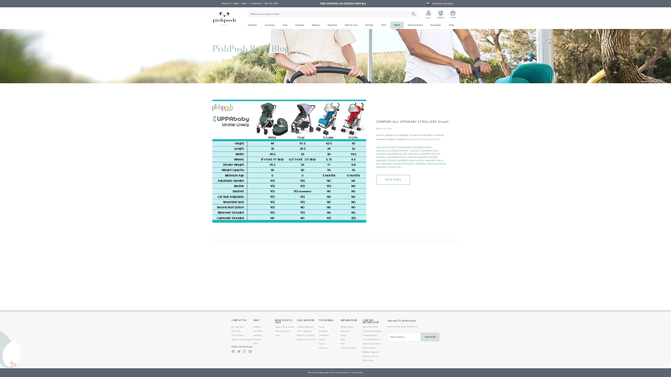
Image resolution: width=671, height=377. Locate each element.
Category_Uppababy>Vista (391, 157)
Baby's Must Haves (284, 327)
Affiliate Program (370, 352)
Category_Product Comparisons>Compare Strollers (404, 147)
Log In (428, 18)
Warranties (368, 360)
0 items (453, 17)
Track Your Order (348, 348)
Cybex (322, 339)
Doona (322, 343)
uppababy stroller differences (397, 163)
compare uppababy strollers (422, 157)
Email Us (236, 331)
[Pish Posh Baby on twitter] (239, 352)
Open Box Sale (282, 331)
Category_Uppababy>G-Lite (391, 153)
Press (343, 335)
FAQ (343, 343)
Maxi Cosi (323, 348)
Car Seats (270, 25)
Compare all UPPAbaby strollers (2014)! (412, 121)
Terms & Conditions (372, 343)
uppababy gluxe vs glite (411, 160)
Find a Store (237, 335)
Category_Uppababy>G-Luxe (424, 153)
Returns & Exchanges (242, 339)
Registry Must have (306, 339)
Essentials (436, 25)
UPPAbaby (324, 335)
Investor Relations (371, 339)
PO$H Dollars (347, 327)
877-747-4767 (271, 3)
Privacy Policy (369, 348)
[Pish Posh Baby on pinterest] (250, 352)
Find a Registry (304, 331)
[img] (289, 161)
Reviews (345, 331)
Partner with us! (370, 356)
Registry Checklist (305, 335)
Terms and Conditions (338, 373)
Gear (285, 25)
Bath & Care (351, 25)
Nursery (316, 25)
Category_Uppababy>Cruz (423, 150)
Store (244, 3)
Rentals (369, 25)
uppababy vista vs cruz (388, 167)
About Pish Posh (370, 327)
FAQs (451, 25)
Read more (393, 179)
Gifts (383, 25)
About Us (226, 3)
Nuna (321, 327)
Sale (277, 335)
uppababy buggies (386, 160)
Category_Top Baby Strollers (392, 150)
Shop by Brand (415, 25)
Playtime (332, 25)
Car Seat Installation (372, 331)
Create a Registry (305, 327)
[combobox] (333, 14)
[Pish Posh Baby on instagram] (244, 352)
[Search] (415, 14)
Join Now (430, 337)
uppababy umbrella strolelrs (430, 163)
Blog (236, 3)
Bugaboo (323, 331)
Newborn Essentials (442, 3)
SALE (397, 25)
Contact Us (255, 3)
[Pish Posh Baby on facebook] (233, 352)
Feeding (299, 25)
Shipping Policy (370, 335)
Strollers (252, 25)
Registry (440, 18)
